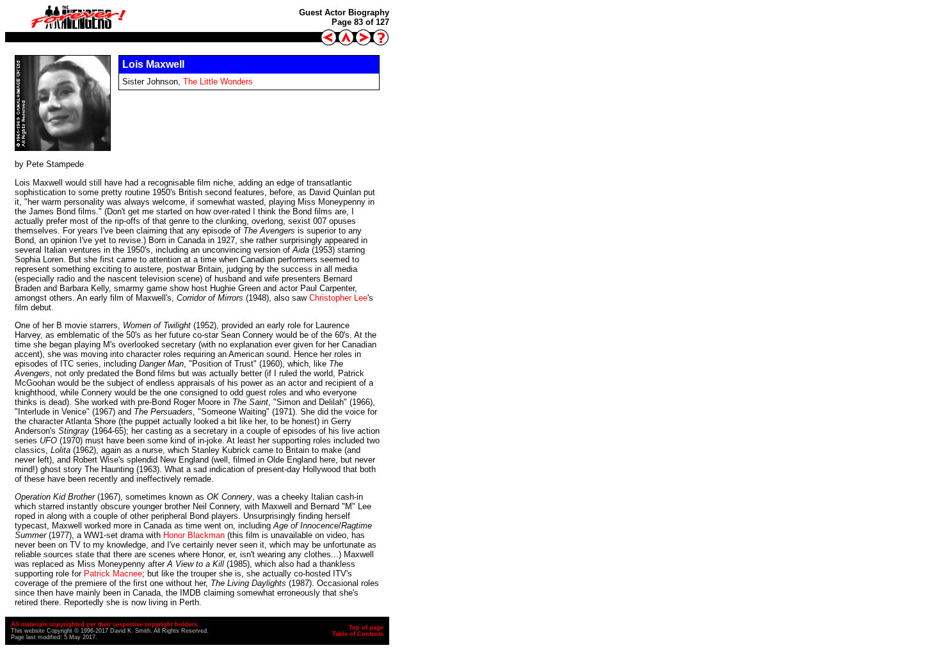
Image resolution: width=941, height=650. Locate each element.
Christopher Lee (338, 298)
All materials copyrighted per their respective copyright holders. (105, 624)
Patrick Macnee (113, 573)
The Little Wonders (218, 81)
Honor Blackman (194, 535)
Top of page (366, 627)
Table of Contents (357, 634)
